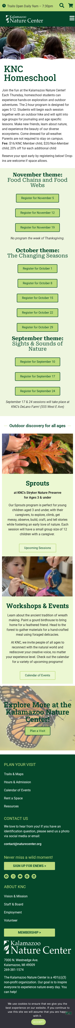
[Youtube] (20, 876)
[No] (68, 1013)
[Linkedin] (34, 876)
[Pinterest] (27, 876)
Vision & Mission (16, 896)
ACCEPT (38, 1022)
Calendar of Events (17, 790)
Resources (11, 806)
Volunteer (10, 920)
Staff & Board (13, 904)
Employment (13, 912)
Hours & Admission (17, 782)
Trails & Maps (13, 774)
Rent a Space (13, 798)
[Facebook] (6, 876)
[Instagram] (13, 876)
